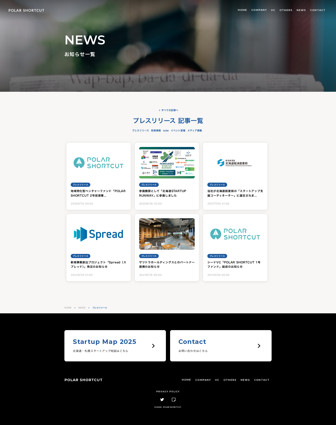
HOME (242, 10)
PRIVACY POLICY (168, 391)
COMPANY (259, 10)
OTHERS (285, 10)
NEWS (301, 10)
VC (273, 10)
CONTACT (318, 10)
